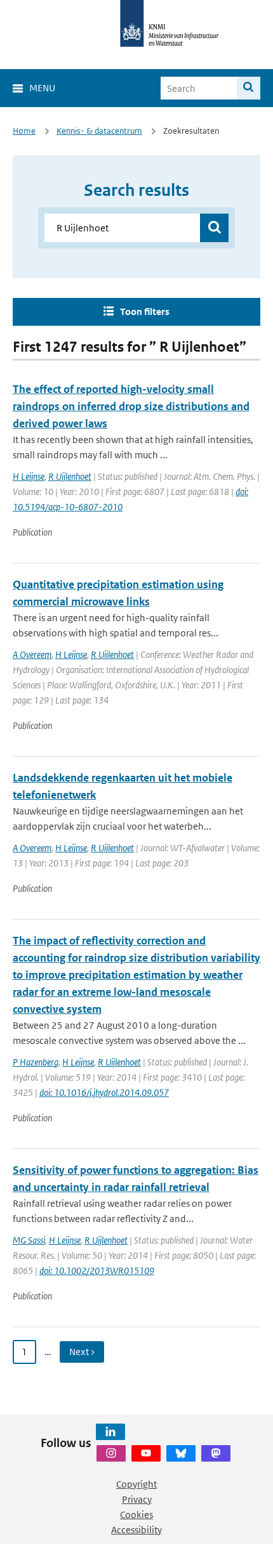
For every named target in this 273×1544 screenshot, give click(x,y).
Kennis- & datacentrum (99, 130)
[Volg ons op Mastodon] (216, 1453)
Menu (42, 88)
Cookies (136, 1515)
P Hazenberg (35, 1062)
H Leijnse (28, 476)
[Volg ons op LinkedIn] (110, 1432)
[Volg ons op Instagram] (111, 1453)
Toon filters (145, 312)
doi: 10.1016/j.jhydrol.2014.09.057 (104, 1092)
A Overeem (32, 654)
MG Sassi (29, 1240)
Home (24, 130)
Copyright (136, 1484)
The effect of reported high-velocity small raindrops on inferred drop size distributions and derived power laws (131, 406)
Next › (82, 1352)
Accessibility (136, 1530)
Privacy (137, 1499)
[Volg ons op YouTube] (146, 1453)
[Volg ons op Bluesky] (181, 1453)
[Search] (248, 88)
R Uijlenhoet (69, 476)
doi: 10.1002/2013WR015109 (96, 1270)
